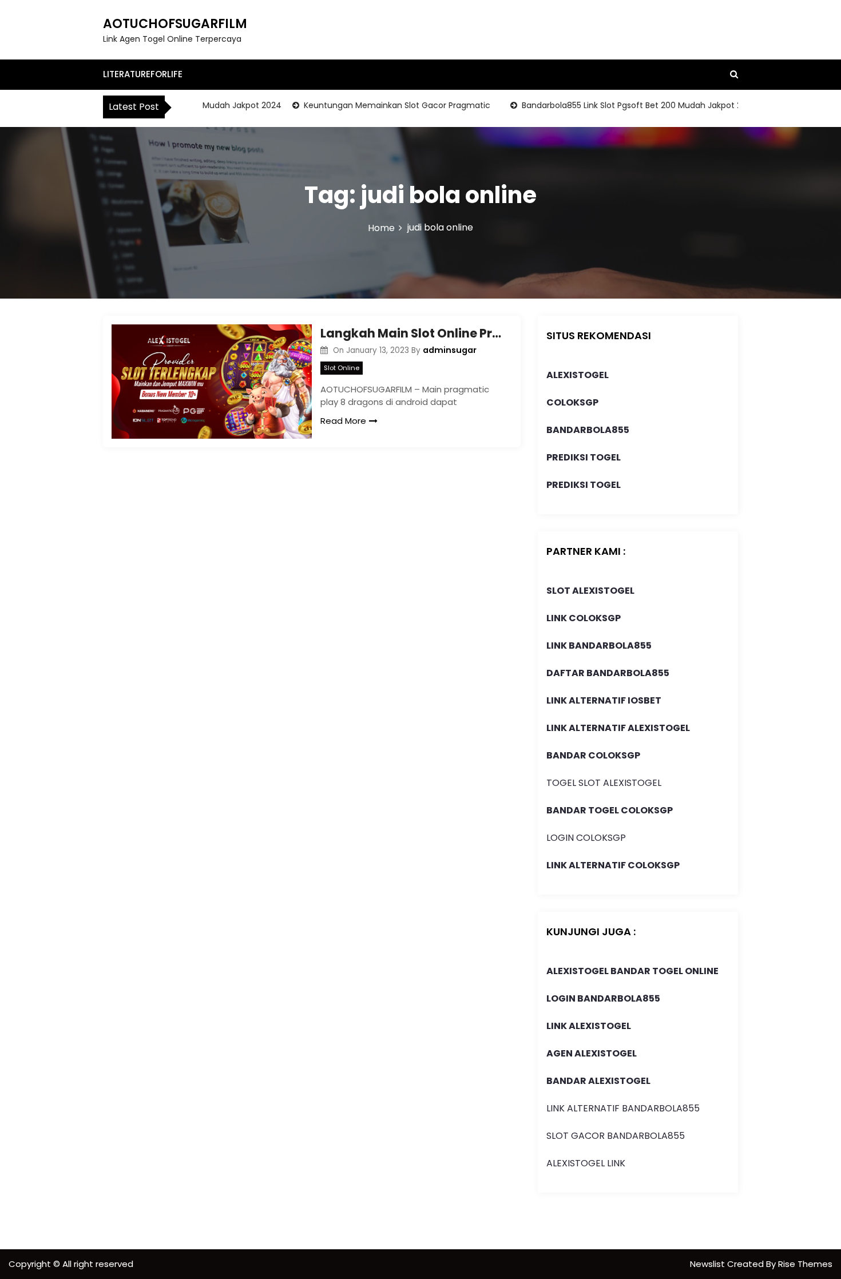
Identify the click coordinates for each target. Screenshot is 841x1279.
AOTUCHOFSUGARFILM (175, 24)
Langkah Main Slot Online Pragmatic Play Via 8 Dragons (411, 333)
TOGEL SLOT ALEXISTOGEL (603, 782)
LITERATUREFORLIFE (143, 74)
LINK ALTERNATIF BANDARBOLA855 (623, 1108)
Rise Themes (805, 1264)
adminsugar (450, 350)
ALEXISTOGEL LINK (585, 1163)
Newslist (708, 1264)
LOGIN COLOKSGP (586, 837)
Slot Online (341, 367)
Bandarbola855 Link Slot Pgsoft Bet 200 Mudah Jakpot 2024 (624, 105)
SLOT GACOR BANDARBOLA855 (615, 1135)
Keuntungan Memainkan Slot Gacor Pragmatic (382, 105)
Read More (343, 421)
